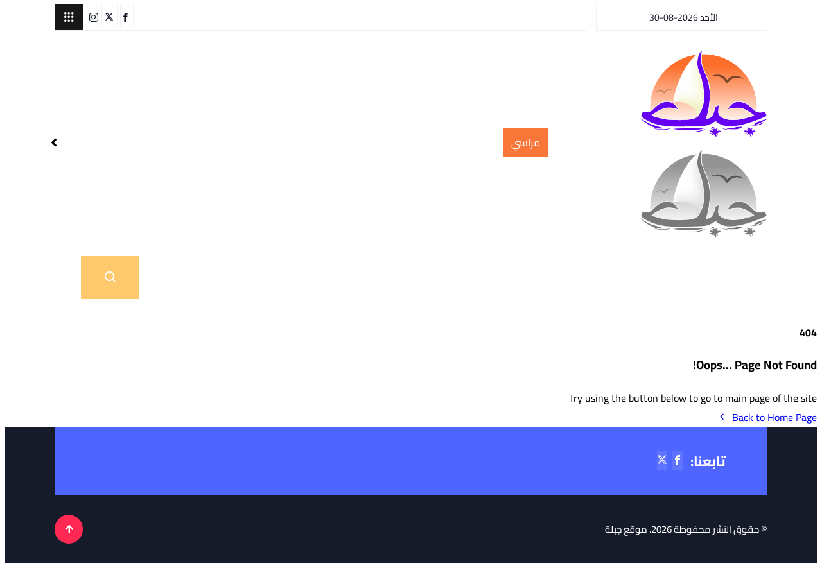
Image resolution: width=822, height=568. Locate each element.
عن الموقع (267, 278)
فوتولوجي (439, 278)
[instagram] (95, 15)
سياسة (540, 278)
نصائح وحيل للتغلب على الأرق (436, 142)
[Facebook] (127, 15)
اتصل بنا (179, 278)
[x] (662, 460)
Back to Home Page (774, 417)
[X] (111, 15)
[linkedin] (85, 15)
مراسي (354, 278)
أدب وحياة (640, 278)
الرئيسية (726, 278)
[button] (69, 17)
